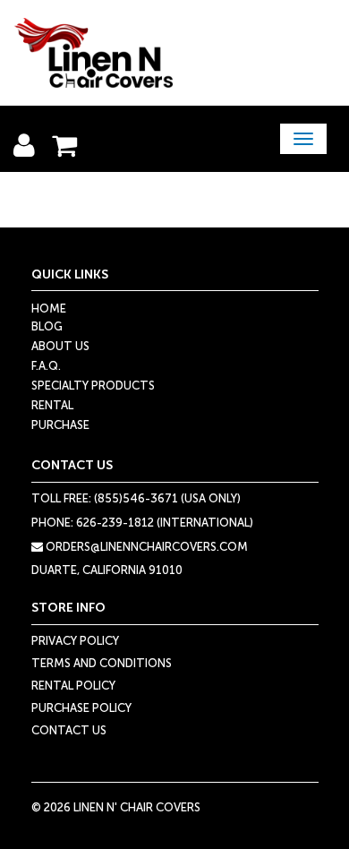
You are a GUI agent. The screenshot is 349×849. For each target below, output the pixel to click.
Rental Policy (73, 685)
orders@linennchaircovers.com (145, 546)
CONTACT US (68, 730)
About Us (60, 346)
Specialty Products (93, 385)
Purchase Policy (81, 708)
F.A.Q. (46, 366)
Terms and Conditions (101, 663)
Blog (47, 326)
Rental (52, 405)
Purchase (60, 425)
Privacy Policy (75, 640)
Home (48, 308)
